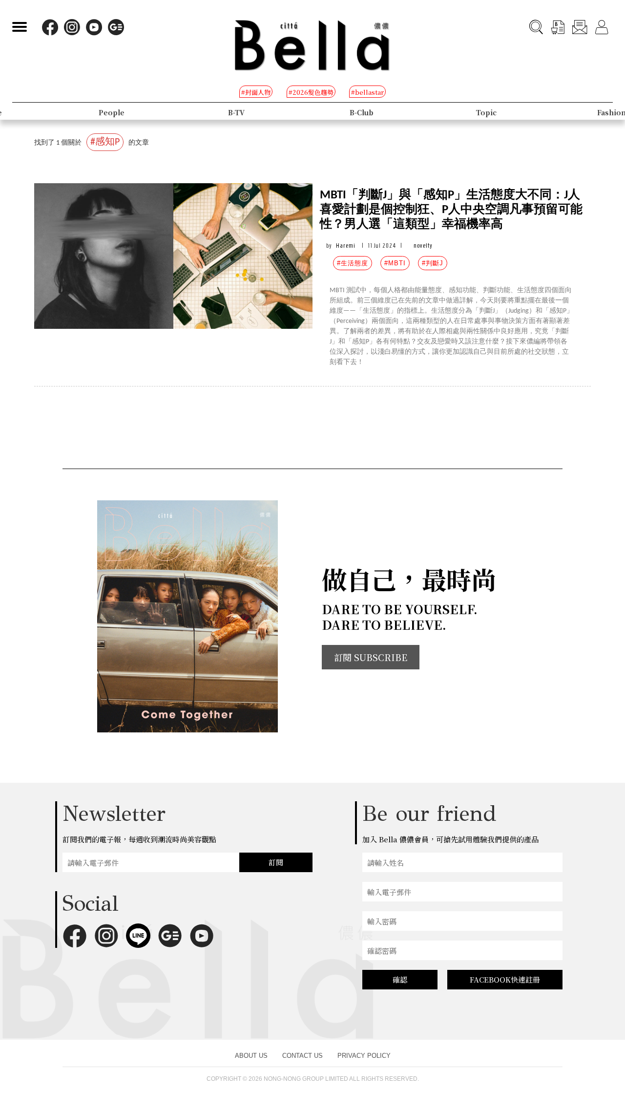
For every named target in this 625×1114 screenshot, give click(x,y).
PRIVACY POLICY (364, 1055)
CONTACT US (302, 1055)
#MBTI (395, 263)
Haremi (345, 245)
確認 (400, 979)
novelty (423, 245)
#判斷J (432, 263)
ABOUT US (251, 1055)
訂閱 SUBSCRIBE (370, 657)
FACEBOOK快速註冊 (505, 979)
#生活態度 (352, 263)
